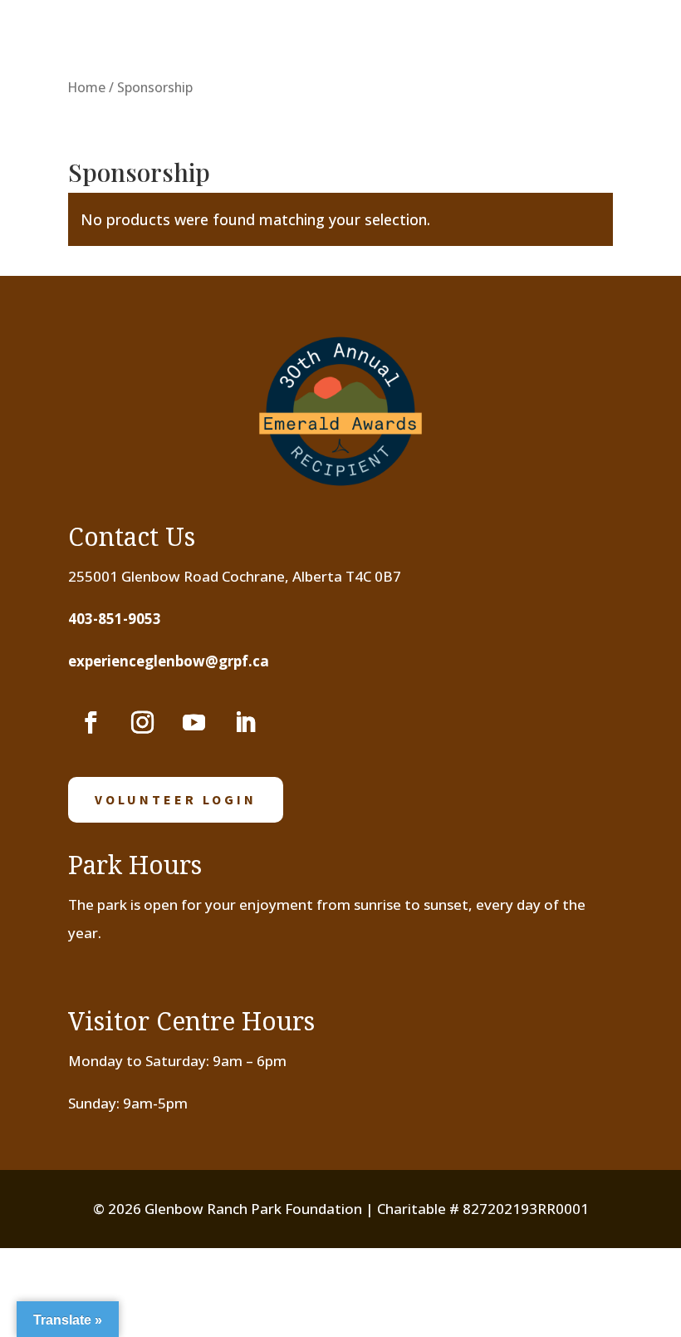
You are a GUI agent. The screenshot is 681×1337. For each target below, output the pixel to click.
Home (86, 87)
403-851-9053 (114, 618)
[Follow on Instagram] (142, 722)
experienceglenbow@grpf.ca (168, 661)
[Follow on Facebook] (90, 722)
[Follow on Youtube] (193, 722)
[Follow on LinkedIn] (245, 722)
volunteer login (176, 799)
